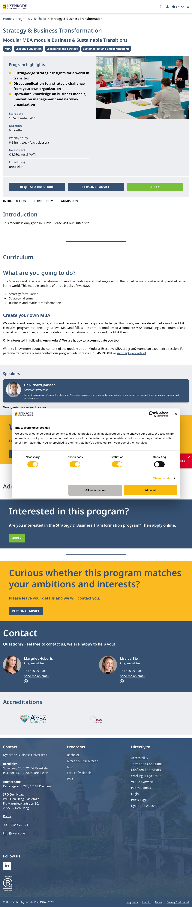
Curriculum (43, 201)
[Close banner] (176, 414)
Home (7, 19)
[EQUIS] (96, 718)
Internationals (141, 788)
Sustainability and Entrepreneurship (106, 49)
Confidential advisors (146, 770)
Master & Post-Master (82, 761)
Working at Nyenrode (146, 776)
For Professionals (79, 773)
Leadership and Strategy (62, 49)
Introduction (14, 201)
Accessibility (139, 758)
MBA (8, 49)
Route (7, 816)
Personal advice (96, 187)
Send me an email (36, 676)
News (158, 902)
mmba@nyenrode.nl (131, 353)
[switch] (75, 464)
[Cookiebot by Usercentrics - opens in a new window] (151, 414)
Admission (69, 201)
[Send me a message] (58, 681)
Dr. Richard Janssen (40, 385)
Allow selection (95, 490)
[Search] (161, 6)
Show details (161, 478)
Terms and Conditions (146, 764)
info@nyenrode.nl (15, 833)
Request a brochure (37, 187)
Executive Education (29, 49)
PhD (70, 779)
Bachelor (40, 19)
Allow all (150, 490)
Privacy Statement (177, 902)
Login (135, 794)
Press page (139, 800)
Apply (155, 187)
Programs (23, 19)
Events (146, 902)
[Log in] (167, 6)
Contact (182, 461)
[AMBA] (33, 718)
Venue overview (142, 782)
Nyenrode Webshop (145, 806)
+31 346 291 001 (35, 671)
